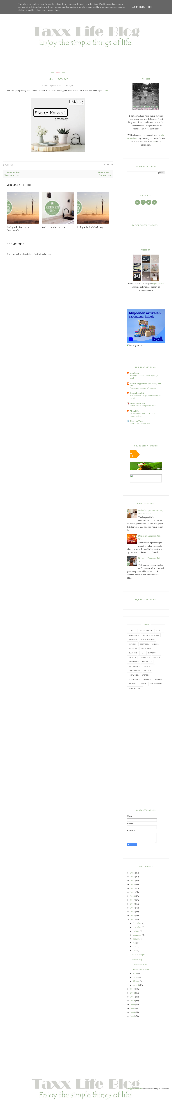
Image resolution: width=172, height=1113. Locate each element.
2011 (132, 996)
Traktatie (147, 679)
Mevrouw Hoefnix (138, 403)
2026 (132, 872)
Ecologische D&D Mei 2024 (90, 227)
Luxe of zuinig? (137, 392)
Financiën (132, 644)
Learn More (138, 7)
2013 (132, 988)
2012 (132, 992)
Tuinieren (158, 679)
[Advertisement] (146, 749)
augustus (136, 938)
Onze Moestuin (135, 666)
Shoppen (147, 670)
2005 (132, 1016)
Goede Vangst (138, 954)
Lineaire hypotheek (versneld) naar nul (146, 384)
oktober (136, 931)
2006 (132, 1012)
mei (134, 950)
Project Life (149, 666)
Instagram (152, 653)
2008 (132, 1008)
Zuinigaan (134, 372)
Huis (58, 73)
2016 (132, 911)
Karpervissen (145, 657)
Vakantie (132, 684)
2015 (132, 915)
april (135, 973)
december (137, 923)
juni (134, 946)
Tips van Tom (136, 421)
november (137, 927)
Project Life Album (140, 969)
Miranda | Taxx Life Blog (54, 86)
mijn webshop (158, 283)
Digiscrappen (134, 635)
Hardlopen (133, 653)
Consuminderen (146, 631)
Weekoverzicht (156, 684)
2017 (132, 907)
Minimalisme (147, 662)
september (137, 934)
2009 (132, 1004)
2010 (132, 1000)
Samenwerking (134, 670)
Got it (151, 7)
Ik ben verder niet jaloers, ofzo (143, 405)
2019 (132, 899)
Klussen (156, 657)
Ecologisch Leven (148, 639)
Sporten (145, 675)
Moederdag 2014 (139, 964)
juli (134, 942)
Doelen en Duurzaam (151, 635)
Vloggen (142, 684)
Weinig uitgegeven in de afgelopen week (144, 376)
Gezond (155, 644)
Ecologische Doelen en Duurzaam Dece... (18, 229)
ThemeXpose (163, 1088)
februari (136, 981)
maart (135, 977)
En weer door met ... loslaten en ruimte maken (143, 414)
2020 (132, 896)
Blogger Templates (135, 1088)
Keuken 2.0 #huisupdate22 (54, 227)
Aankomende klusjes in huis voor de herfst (145, 396)
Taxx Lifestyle (134, 679)
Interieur (132, 657)
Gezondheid (145, 648)
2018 (132, 903)
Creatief (159, 631)
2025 (132, 876)
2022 (132, 888)
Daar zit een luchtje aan (140, 423)
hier (106, 90)
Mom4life (134, 410)
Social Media (134, 675)
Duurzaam (133, 639)
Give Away (137, 959)
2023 (132, 884)
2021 (132, 892)
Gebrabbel (144, 644)
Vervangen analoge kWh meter (143, 387)
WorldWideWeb (135, 688)
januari (136, 985)
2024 (132, 880)
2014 (132, 919)
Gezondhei (133, 648)
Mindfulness (134, 662)
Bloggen (132, 631)
